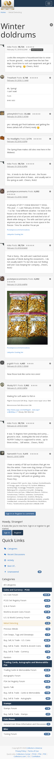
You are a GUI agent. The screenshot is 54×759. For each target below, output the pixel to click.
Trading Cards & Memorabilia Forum (26, 670)
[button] (51, 24)
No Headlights (13, 138)
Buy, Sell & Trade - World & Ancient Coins (26, 646)
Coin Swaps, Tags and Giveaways (26, 634)
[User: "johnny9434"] (2, 113)
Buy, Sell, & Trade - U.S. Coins (26, 640)
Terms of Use (33, 751)
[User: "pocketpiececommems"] (2, 191)
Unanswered (24, 571)
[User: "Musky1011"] (2, 385)
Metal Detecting (37, 50)
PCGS (34, 754)
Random (26, 657)
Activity (10, 560)
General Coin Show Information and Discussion (26, 724)
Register (18, 513)
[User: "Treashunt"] (2, 77)
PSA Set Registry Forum (26, 681)
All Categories (10, 585)
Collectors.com (20, 756)
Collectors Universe (34, 748)
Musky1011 (12, 385)
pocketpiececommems (17, 191)
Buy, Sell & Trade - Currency (26, 651)
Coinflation (36, 756)
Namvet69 (11, 453)
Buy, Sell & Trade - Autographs (26, 698)
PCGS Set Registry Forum (26, 600)
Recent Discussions (16, 554)
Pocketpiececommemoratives (18, 230)
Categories (12, 548)
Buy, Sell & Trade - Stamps (26, 714)
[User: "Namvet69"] (2, 453)
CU (29, 756)
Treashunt (11, 77)
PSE (44, 754)
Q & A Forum (26, 606)
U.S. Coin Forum (26, 594)
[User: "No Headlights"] (2, 138)
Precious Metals (26, 628)
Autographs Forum (26, 675)
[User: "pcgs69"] (2, 363)
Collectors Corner (23, 754)
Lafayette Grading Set (15, 234)
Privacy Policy (21, 751)
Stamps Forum (26, 708)
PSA (39, 754)
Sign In (9, 513)
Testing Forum (26, 734)
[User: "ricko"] (2, 45)
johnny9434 (12, 113)
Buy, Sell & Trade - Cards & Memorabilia (26, 692)
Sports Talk (26, 687)
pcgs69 (10, 363)
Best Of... (11, 566)
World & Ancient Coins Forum (26, 612)
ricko (9, 46)
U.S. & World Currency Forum (26, 617)
